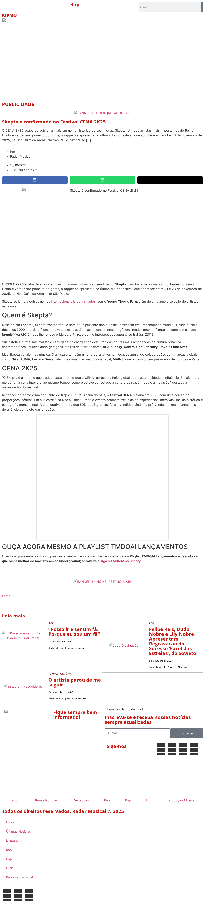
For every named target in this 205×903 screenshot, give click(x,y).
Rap (74, 4)
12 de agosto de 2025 (60, 641)
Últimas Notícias (45, 800)
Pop (128, 800)
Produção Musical (181, 800)
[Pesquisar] (202, 7)
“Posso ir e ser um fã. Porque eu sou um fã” (74, 631)
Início (14, 800)
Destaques (81, 800)
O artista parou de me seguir (74, 682)
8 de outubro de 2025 (161, 660)
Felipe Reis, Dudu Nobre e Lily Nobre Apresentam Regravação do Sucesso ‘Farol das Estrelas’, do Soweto (172, 641)
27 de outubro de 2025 (61, 692)
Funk (149, 800)
